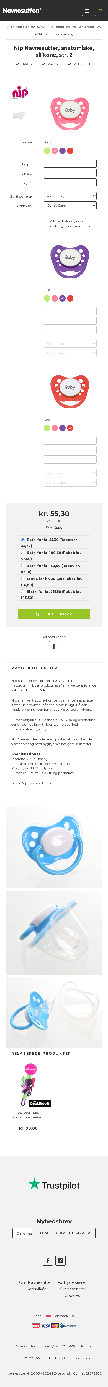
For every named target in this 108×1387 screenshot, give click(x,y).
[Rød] (70, 150)
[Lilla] (62, 150)
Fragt (58, 527)
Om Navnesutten (36, 1282)
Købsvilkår (36, 1289)
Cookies (72, 1295)
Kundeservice (72, 1289)
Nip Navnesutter (35, 783)
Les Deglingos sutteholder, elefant (28, 1114)
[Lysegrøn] (46, 150)
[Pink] (54, 150)
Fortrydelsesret (72, 1282)
